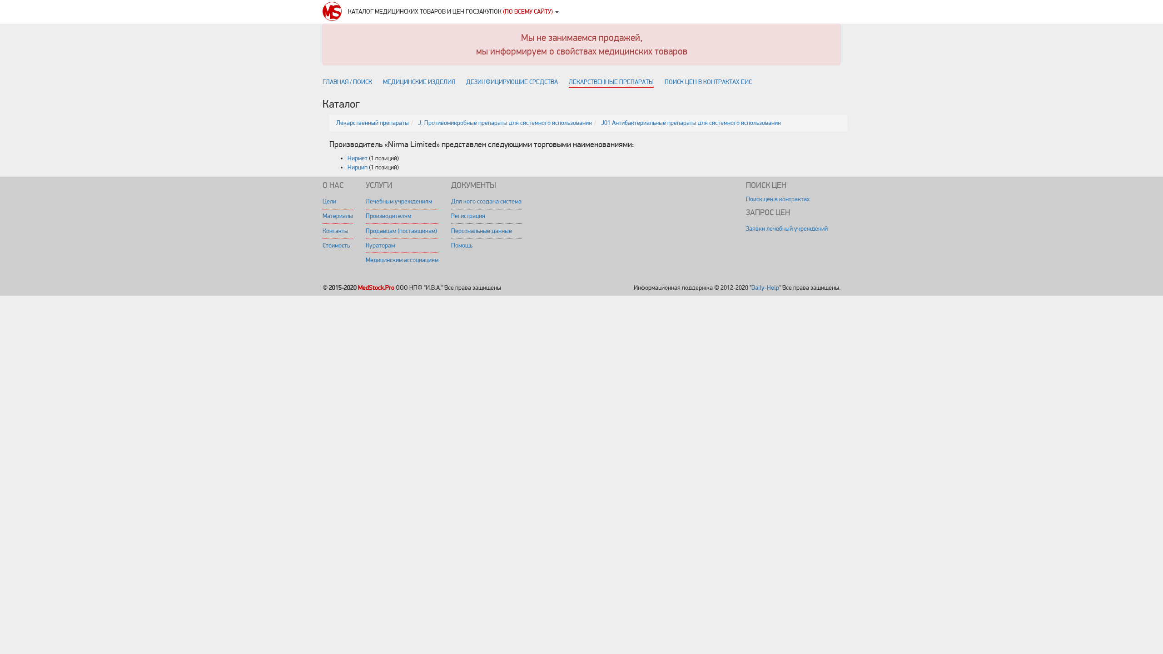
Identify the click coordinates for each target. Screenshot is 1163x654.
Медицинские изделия (419, 82)
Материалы (338, 216)
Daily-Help (765, 288)
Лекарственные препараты (611, 82)
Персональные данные (481, 231)
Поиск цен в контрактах (778, 199)
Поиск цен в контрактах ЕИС (708, 82)
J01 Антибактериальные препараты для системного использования (691, 123)
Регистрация (468, 216)
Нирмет (358, 158)
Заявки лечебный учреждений (787, 229)
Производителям (388, 216)
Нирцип (358, 167)
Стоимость (336, 245)
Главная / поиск (347, 82)
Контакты (335, 231)
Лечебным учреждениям (399, 201)
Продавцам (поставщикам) (401, 231)
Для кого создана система (486, 201)
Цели (329, 201)
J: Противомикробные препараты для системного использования (505, 123)
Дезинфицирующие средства (512, 82)
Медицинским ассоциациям (402, 260)
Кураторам (380, 245)
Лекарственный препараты (372, 123)
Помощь (461, 245)
